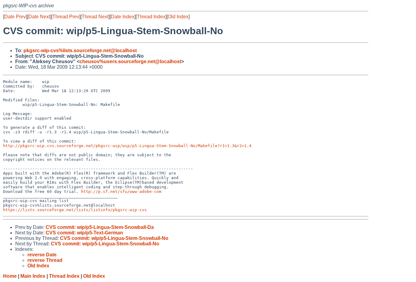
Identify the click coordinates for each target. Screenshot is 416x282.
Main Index (32, 276)
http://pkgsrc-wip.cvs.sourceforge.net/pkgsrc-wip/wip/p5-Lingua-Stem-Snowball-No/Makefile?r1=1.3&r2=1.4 (127, 145)
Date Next (39, 16)
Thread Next (95, 16)
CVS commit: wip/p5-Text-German (84, 232)
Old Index (178, 16)
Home (10, 276)
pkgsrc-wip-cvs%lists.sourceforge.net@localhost (80, 50)
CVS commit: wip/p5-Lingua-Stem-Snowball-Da (100, 227)
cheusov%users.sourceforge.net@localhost (130, 61)
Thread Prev (65, 16)
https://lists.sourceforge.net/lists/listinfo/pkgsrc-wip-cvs (75, 210)
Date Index (122, 16)
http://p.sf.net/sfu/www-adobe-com (121, 191)
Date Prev (15, 16)
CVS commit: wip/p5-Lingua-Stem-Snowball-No (114, 238)
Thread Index (151, 16)
